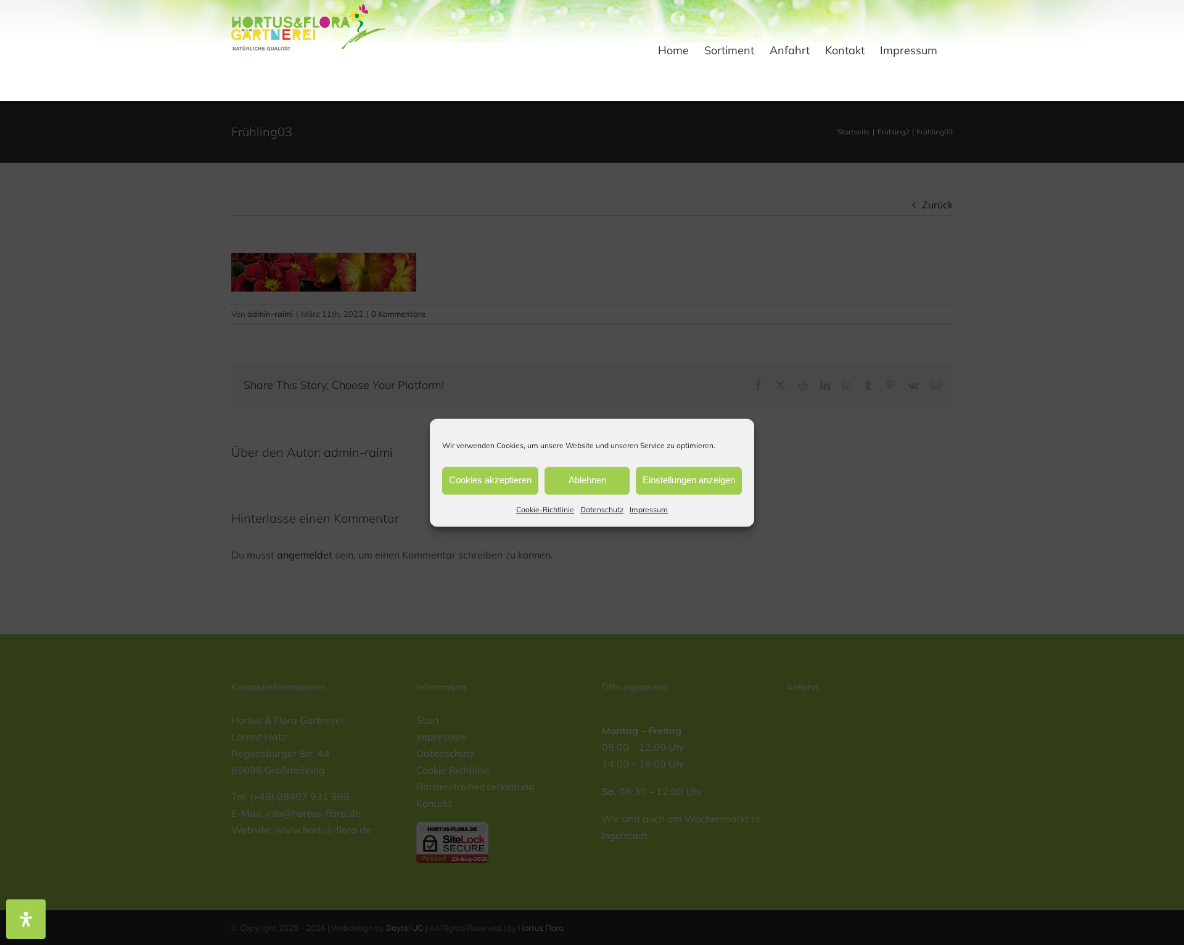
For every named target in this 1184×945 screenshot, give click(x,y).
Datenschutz (601, 509)
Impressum (649, 509)
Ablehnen (587, 480)
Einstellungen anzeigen (689, 480)
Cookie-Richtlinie (545, 509)
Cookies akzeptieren (490, 480)
